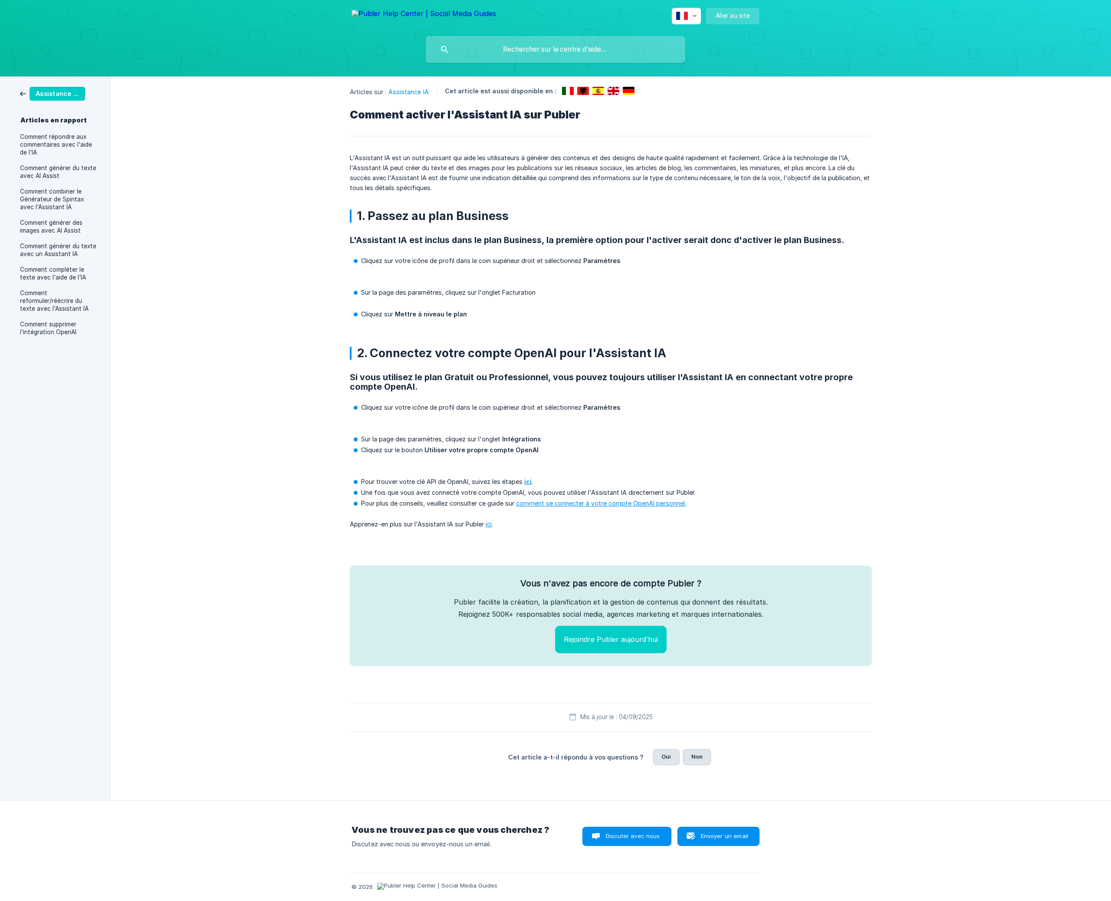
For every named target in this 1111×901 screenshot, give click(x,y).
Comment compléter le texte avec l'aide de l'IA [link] (53, 273)
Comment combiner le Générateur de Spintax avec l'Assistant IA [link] (52, 199)
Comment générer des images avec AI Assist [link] (51, 226)
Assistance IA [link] (408, 91)
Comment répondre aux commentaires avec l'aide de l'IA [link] (56, 144)
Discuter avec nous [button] (633, 835)
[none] (424, 15)
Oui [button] (666, 756)
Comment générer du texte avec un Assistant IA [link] (58, 250)
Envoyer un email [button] (724, 835)
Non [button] (697, 756)
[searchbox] (555, 49)
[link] (52, 93)
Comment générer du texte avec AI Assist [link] (58, 171)
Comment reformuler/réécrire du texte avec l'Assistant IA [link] (54, 300)
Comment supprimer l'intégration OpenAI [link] (48, 328)
